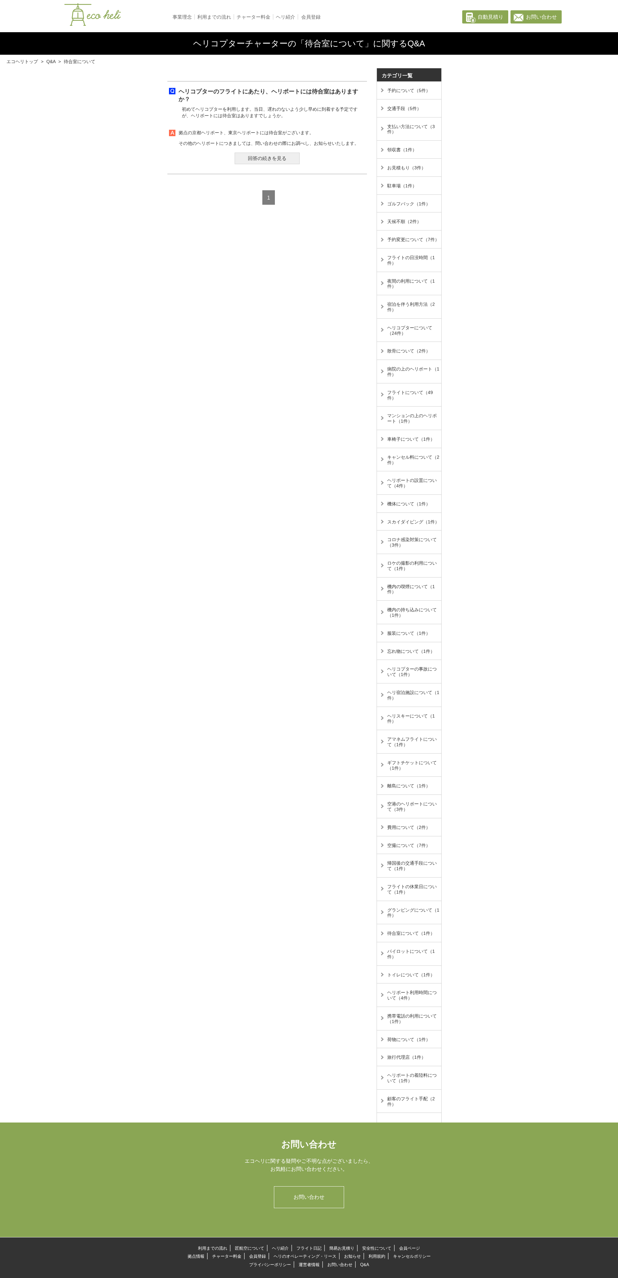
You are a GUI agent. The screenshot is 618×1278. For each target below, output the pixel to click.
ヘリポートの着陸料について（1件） (412, 1078)
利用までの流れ (214, 17)
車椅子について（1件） (411, 439)
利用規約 (377, 1256)
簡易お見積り (341, 1248)
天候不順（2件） (404, 221)
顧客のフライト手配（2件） (411, 1101)
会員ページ (409, 1248)
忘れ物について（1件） (411, 651)
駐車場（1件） (402, 185)
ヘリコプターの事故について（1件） (412, 671)
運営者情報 (309, 1264)
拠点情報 (196, 1256)
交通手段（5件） (404, 108)
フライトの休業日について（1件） (412, 889)
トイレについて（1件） (411, 974)
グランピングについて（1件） (413, 912)
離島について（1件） (408, 785)
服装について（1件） (408, 633)
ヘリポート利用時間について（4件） (412, 995)
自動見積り (490, 17)
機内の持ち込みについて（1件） (412, 612)
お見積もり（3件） (406, 167)
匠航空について (249, 1248)
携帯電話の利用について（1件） (412, 1018)
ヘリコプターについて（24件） (409, 330)
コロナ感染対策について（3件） (412, 542)
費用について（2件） (408, 827)
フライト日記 (309, 1248)
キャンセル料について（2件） (413, 460)
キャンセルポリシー (412, 1256)
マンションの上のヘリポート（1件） (412, 418)
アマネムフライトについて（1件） (412, 742)
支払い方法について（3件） (411, 129)
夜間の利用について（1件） (411, 283)
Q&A (364, 1264)
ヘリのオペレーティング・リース (305, 1256)
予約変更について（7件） (413, 239)
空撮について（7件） (408, 845)
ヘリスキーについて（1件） (411, 718)
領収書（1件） (402, 149)
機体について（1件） (408, 503)
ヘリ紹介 (285, 17)
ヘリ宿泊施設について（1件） (413, 695)
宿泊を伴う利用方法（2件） (411, 307)
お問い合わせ (541, 17)
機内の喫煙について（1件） (411, 589)
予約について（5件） (408, 90)
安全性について (376, 1248)
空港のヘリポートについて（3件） (412, 806)
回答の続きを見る (267, 158)
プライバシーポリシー (270, 1264)
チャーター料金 (253, 17)
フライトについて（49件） (410, 395)
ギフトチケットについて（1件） (412, 765)
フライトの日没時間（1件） (411, 260)
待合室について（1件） (411, 933)
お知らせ (352, 1256)
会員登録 (311, 17)
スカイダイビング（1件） (413, 521)
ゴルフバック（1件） (408, 203)
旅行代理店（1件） (406, 1057)
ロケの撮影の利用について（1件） (412, 565)
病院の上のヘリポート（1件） (413, 371)
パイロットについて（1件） (411, 954)
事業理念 (182, 17)
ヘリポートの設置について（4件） (412, 483)
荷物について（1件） (408, 1039)
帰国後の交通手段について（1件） (412, 865)
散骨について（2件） (408, 350)
